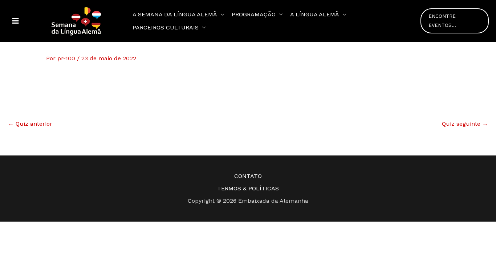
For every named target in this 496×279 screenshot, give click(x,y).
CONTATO (248, 176)
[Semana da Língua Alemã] (76, 20)
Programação (254, 14)
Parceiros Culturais (166, 27)
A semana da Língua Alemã (175, 14)
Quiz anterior (30, 123)
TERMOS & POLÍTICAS (248, 188)
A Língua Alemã (314, 14)
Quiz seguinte (465, 123)
